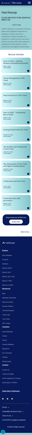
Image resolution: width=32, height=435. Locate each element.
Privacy (4, 407)
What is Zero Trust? (8, 276)
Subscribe (16, 222)
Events (4, 340)
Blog (3, 293)
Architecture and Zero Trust (14, 181)
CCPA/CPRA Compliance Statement (14, 420)
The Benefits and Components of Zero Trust (15, 148)
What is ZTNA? (7, 281)
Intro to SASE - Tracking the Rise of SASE (14, 113)
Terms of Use (6, 416)
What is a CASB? (7, 285)
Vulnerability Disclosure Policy (11, 411)
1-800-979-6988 (8, 374)
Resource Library (7, 302)
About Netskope (7, 332)
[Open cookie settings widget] (3, 432)
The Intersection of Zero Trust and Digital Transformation (15, 165)
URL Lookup (6, 323)
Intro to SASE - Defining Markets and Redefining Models (15, 62)
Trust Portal (6, 319)
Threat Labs (6, 315)
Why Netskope (7, 255)
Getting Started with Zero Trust (15, 130)
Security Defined (7, 306)
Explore (5, 250)
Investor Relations (8, 344)
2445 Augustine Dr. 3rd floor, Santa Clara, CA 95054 (11, 380)
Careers (4, 336)
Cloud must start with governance (11, 199)
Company (5, 327)
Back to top (25, 232)
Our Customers (7, 353)
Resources (6, 288)
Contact (5, 365)
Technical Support (8, 310)
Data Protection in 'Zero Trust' (15, 95)
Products (5, 259)
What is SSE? (6, 272)
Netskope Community (9, 298)
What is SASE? (7, 268)
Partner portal (6, 361)
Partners (5, 357)
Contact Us (6, 370)
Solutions (5, 264)
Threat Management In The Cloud (14, 79)
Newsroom (5, 349)
